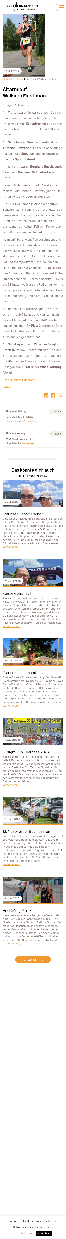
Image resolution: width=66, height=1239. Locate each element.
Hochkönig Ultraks (18, 910)
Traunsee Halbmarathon (23, 672)
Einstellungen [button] (24, 1233)
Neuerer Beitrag (17, 411)
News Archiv (33, 959)
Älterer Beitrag (17, 433)
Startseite (8, 78)
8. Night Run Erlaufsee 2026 (26, 751)
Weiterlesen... (29, 443)
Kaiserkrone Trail (17, 593)
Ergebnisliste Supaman (19, 380)
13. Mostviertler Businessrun (26, 831)
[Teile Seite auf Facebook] (53, 395)
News (20, 78)
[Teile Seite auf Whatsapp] (46, 395)
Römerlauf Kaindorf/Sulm (20, 416)
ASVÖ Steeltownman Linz (19, 439)
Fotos (7, 387)
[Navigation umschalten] (61, 7)
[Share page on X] (60, 395)
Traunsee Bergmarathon (23, 513)
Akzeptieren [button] (44, 1233)
